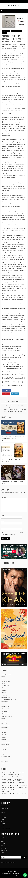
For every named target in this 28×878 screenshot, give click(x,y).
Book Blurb (13, 374)
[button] (25, 875)
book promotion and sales (18, 375)
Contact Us (4, 862)
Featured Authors (6, 709)
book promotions (15, 377)
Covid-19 (4, 695)
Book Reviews (22, 377)
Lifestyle (4, 721)
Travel (3, 754)
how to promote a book (11, 379)
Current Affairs (6, 697)
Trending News (6, 756)
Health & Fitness (6, 711)
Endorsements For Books (20, 378)
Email (2, 521)
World (3, 764)
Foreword (4, 379)
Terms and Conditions (7, 873)
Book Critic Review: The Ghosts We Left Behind (12, 481)
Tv (3, 759)
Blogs (4, 31)
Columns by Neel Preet (9, 378)
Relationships (5, 744)
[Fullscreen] (25, 664)
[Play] (2, 664)
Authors (21, 373)
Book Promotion (18, 374)
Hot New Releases (7, 716)
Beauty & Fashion (6, 674)
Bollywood (5, 679)
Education (18, 31)
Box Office (5, 687)
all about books (13, 371)
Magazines (5, 727)
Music (3, 730)
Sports (4, 749)
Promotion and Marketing (10, 382)
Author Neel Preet (8, 373)
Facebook (7, 390)
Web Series (5, 761)
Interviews (6, 685)
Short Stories (7, 725)
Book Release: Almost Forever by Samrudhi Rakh (14, 793)
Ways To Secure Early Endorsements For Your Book (12, 385)
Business (4, 690)
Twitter (16, 390)
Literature (4, 723)
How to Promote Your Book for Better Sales (13, 381)
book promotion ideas (6, 377)
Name (3, 515)
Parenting (4, 734)
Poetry (4, 737)
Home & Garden (6, 713)
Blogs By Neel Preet (6, 374)
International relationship (10, 699)
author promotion (16, 373)
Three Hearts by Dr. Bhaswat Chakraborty (11, 460)
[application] (14, 659)
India (3, 718)
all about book (7, 371)
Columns (13, 31)
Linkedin (15, 393)
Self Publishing (5, 747)
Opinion (5, 33)
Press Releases (6, 742)
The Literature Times (14, 6)
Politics (4, 739)
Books (8, 31)
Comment (4, 497)
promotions (7, 384)
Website (3, 527)
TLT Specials (5, 751)
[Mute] (23, 664)
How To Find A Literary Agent (11, 401)
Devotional (5, 701)
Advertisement (11, 862)
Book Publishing (6, 681)
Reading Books (13, 384)
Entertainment (5, 706)
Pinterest (7, 393)
